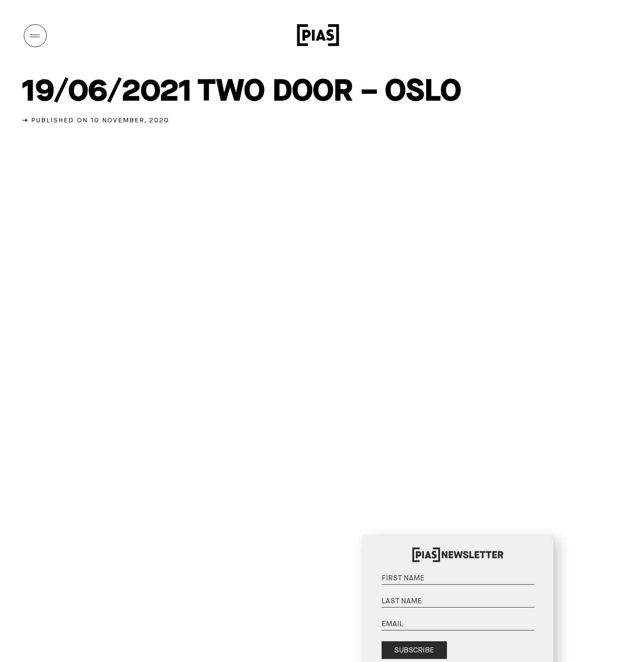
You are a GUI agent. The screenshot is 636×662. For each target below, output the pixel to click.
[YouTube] (567, 35)
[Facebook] (603, 35)
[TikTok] (585, 35)
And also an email (541, 615)
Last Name (542, 582)
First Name (542, 559)
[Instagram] (549, 35)
